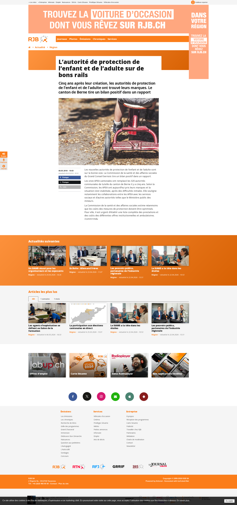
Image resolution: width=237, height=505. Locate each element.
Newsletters (115, 396)
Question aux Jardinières (70, 443)
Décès (74, 2)
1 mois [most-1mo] (57, 299)
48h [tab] (33, 299)
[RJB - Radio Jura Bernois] (59, 466)
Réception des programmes (138, 420)
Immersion (65, 433)
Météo (96, 426)
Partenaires (131, 433)
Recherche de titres (68, 423)
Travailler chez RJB (134, 430)
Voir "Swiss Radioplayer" (48, 365)
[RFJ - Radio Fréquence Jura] (98, 466)
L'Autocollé (65, 449)
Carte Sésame (83, 2)
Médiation (131, 436)
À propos (130, 416)
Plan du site (64, 484)
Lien (64, 187)
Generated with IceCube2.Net (176, 481)
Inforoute (51, 2)
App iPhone (129, 396)
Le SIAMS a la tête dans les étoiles (166, 269)
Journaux (62, 38)
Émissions (85, 38)
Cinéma (97, 420)
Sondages (65, 453)
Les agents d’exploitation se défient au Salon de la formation (44, 328)
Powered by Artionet (154, 481)
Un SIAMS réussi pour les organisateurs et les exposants (45, 269)
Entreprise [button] (43, 2)
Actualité (40, 47)
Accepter (229, 501)
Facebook (73, 396)
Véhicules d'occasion (111, 2)
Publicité (130, 426)
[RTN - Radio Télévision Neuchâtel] (79, 466)
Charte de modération (135, 440)
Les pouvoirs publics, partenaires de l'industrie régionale (124, 271)
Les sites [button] (33, 2)
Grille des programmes (70, 426)
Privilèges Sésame (95, 2)
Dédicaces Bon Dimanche (71, 436)
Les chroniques (67, 420)
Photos (73, 38)
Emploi (58, 2)
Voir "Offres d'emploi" (130, 365)
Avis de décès (99, 440)
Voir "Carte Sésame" (171, 365)
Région (53, 47)
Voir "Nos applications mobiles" (89, 365)
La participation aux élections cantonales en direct (86, 327)
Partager (65, 177)
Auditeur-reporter (201, 2)
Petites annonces (101, 430)
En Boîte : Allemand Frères (83, 268)
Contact (130, 443)
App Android (143, 396)
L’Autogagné (66, 446)
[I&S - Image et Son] (138, 466)
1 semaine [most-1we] (45, 299)
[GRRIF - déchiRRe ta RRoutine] (118, 466)
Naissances (66, 2)
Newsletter (131, 446)
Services (112, 38)
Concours (65, 456)
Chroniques (99, 38)
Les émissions (66, 416)
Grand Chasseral (67, 430)
